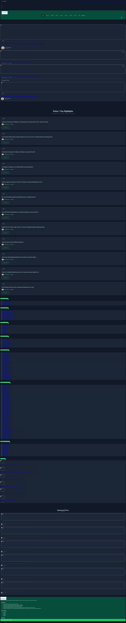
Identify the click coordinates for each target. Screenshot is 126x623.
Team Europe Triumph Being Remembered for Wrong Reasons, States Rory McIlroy (19, 257)
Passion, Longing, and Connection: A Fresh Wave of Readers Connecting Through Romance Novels (22, 181)
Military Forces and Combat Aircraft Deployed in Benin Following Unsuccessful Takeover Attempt (12, 493)
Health (75, 15)
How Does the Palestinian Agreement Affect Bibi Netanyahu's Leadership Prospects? (19, 197)
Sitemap (10, 619)
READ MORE (5, 127)
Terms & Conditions (6, 619)
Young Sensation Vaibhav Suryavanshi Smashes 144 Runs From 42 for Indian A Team (65, 2)
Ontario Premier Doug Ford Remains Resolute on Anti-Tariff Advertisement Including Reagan (16, 522)
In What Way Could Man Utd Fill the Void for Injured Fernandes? (12, 606)
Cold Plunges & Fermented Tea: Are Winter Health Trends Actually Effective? (17, 166)
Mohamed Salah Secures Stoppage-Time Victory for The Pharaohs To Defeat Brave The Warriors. (20, 75)
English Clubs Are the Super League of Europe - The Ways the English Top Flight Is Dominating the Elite (23, 227)
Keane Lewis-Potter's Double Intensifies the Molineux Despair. (89, 2)
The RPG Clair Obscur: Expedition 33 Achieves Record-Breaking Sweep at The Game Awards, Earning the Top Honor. (20, 536)
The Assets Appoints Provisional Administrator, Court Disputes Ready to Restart (16, 61)
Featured (66, 15)
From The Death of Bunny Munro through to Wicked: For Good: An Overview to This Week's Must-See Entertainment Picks (27, 136)
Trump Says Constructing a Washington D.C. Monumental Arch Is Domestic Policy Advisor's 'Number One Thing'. (25, 121)
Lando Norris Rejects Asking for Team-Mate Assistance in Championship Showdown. (22, 43)
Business (52, 15)
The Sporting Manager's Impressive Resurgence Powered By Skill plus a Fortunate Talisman (11, 486)
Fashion (61, 15)
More (79, 15)
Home (43, 15)
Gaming (71, 15)
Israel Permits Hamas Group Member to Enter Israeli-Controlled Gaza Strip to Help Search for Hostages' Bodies (19, 607)
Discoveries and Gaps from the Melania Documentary (12, 242)
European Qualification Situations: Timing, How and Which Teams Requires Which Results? (11, 479)
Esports (57, 15)
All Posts (47, 15)
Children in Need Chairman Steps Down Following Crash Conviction (13, 605)
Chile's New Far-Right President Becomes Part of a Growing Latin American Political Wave (20, 272)
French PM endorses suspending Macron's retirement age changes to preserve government (20, 212)
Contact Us (83, 15)
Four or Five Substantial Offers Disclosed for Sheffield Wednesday (109, 2)
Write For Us (2, 619)
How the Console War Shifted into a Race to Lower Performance (8, 500)
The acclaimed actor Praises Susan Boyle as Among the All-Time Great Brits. (19, 96)
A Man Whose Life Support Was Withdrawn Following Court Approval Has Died (18, 151)
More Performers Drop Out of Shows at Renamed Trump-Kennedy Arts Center (18, 287)
